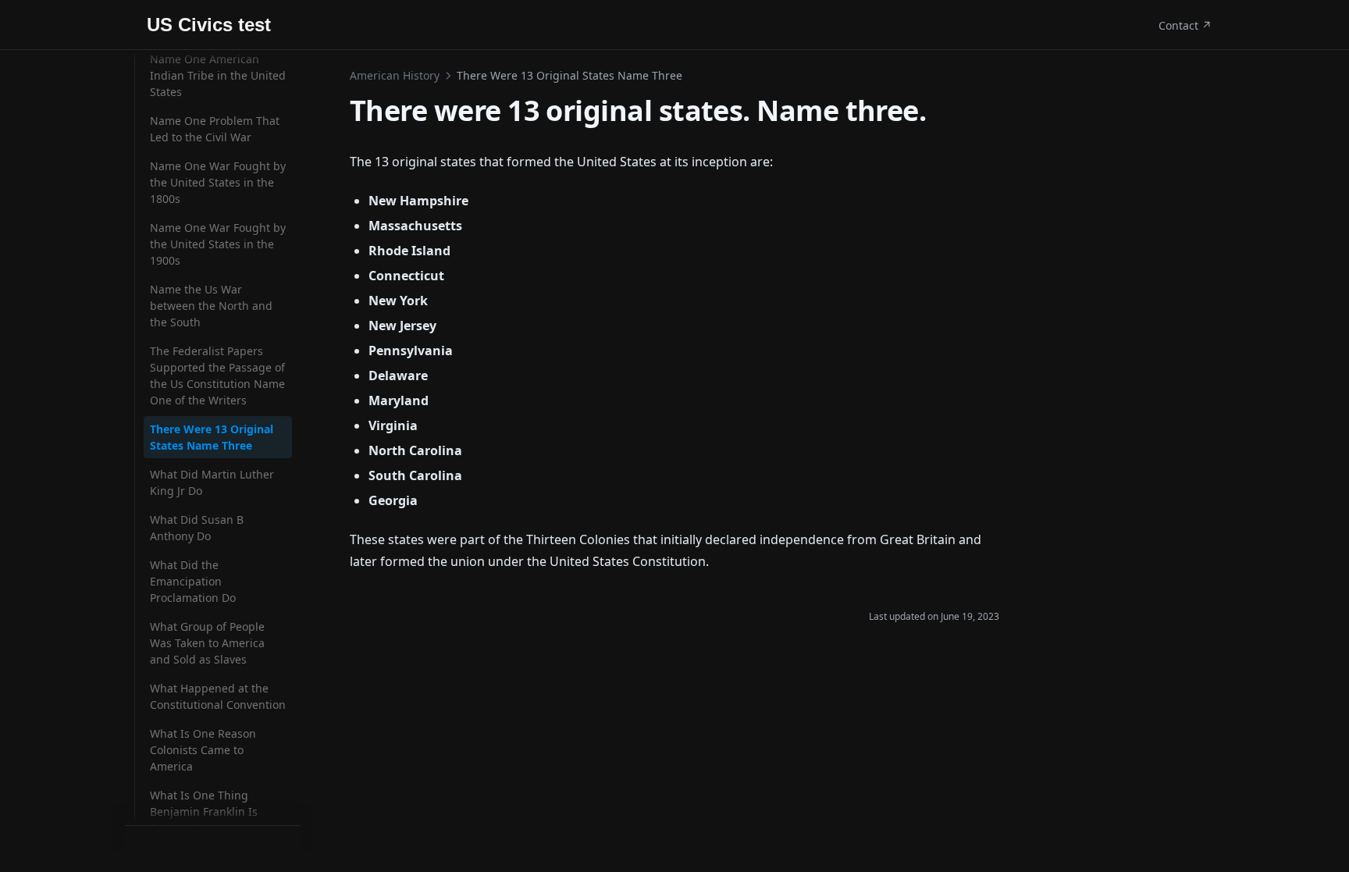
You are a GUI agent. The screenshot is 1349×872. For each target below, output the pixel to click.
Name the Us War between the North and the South (211, 305)
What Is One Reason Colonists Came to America (203, 750)
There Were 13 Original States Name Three (211, 437)
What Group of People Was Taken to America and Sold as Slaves (207, 643)
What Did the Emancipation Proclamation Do (193, 581)
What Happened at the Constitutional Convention (218, 696)
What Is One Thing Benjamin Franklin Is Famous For (204, 811)
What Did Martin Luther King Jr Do (212, 482)
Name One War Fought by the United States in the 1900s (218, 244)
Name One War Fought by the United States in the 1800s (218, 182)
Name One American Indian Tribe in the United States (218, 75)
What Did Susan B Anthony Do (197, 527)
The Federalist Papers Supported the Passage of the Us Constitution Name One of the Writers (217, 375)
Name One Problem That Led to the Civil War (214, 128)
